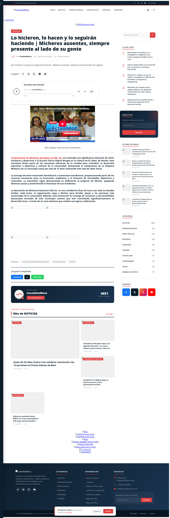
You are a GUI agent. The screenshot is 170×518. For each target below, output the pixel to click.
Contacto (89, 482)
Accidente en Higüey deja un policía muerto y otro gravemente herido (95, 382)
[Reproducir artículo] (16, 91)
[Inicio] (21, 10)
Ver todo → (110, 314)
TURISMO (138, 250)
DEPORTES (106, 10)
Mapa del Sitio (91, 498)
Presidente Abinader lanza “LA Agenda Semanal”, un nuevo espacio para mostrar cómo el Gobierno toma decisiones (96, 345)
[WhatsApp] (34, 74)
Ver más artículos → (36, 298)
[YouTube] (145, 3)
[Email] (45, 74)
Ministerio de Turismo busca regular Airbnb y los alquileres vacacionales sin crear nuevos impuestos (139, 90)
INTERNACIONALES (76, 10)
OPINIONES (118, 10)
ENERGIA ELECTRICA (138, 272)
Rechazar (97, 511)
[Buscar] (154, 10)
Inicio (52, 10)
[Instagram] (141, 3)
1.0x (91, 92)
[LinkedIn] (40, 74)
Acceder (153, 3)
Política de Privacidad (94, 486)
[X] (138, 3)
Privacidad (133, 513)
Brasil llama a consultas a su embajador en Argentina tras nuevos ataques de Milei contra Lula (139, 55)
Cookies (151, 513)
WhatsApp (37, 277)
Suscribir (138, 132)
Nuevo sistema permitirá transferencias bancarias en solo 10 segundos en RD (143, 151)
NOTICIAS (61, 10)
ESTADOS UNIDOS (59, 262)
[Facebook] (134, 3)
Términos (143, 513)
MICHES (72, 262)
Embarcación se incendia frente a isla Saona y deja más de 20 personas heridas (140, 102)
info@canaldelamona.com (127, 489)
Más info (69, 512)
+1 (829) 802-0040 (124, 485)
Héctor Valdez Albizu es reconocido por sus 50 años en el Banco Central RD (141, 67)
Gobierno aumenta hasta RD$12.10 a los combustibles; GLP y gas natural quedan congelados (25, 418)
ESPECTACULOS (92, 10)
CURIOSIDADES (138, 261)
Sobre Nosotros (92, 478)
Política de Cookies (93, 494)
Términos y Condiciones (95, 490)
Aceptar (108, 511)
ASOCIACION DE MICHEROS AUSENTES (35, 262)
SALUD (138, 266)
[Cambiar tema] (148, 9)
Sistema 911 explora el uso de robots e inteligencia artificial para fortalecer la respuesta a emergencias (141, 78)
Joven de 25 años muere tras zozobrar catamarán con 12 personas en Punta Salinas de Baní (44, 364)
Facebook (17, 277)
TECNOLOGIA (138, 256)
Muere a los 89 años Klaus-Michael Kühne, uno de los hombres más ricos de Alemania (143, 163)
